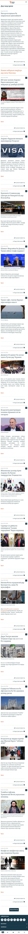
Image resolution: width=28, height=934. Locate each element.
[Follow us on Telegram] (18, 920)
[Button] (19, 62)
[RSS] (21, 920)
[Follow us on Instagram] (11, 920)
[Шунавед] (8, 932)
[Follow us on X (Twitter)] (14, 920)
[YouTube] (13, 932)
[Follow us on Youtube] (8, 920)
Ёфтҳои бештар (14, 909)
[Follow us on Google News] (2, 920)
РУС (19, 932)
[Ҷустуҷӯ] (24, 932)
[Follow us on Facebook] (5, 920)
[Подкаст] (24, 920)
